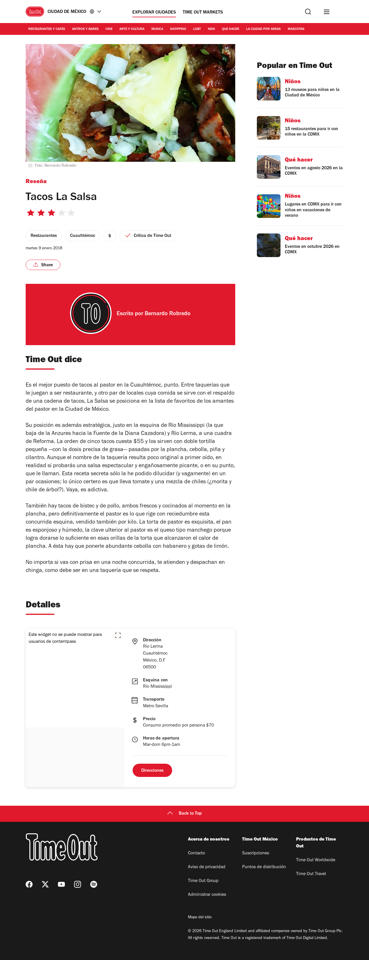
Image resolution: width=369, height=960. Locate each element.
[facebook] (29, 884)
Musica (157, 29)
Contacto (196, 853)
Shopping (178, 29)
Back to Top (190, 813)
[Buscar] (308, 11)
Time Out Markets (203, 12)
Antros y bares (85, 29)
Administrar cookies (207, 895)
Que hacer (230, 29)
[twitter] (45, 884)
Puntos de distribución (264, 867)
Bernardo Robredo (168, 314)
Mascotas (296, 29)
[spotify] (93, 884)
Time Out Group (203, 881)
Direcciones (152, 771)
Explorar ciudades (154, 12)
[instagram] (77, 884)
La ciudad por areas (263, 29)
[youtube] (61, 884)
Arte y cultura (131, 29)
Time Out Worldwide (315, 860)
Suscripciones (255, 853)
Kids (211, 29)
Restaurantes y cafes (46, 29)
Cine (109, 29)
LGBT (197, 29)
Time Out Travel (311, 874)
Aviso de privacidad (206, 867)
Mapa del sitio (200, 918)
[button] (118, 635)
